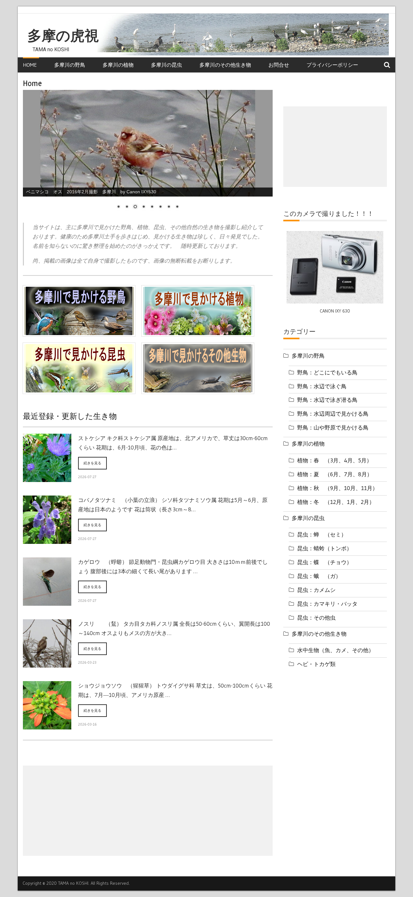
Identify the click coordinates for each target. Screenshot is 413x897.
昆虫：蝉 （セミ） (322, 534)
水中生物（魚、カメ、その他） (335, 650)
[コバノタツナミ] (47, 540)
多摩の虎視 (63, 35)
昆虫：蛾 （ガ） (319, 576)
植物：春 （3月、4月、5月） (334, 460)
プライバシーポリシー (332, 65)
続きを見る (92, 463)
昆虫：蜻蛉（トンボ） (324, 548)
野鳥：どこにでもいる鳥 (327, 372)
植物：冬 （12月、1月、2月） (336, 501)
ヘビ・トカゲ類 (316, 664)
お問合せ (278, 65)
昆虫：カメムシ (316, 589)
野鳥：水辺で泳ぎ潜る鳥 (327, 399)
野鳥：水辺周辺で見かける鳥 (332, 413)
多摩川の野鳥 (69, 65)
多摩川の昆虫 (166, 65)
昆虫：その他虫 (316, 617)
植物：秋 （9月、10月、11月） (337, 488)
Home (30, 65)
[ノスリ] (47, 664)
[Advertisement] (148, 811)
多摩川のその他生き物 (225, 65)
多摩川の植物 (118, 65)
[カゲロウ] (47, 602)
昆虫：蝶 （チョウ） (324, 562)
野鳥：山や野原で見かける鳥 (332, 427)
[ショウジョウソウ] (47, 725)
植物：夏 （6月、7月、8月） (334, 474)
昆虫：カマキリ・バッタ (327, 603)
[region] (148, 153)
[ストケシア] (47, 478)
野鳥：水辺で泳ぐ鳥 (322, 386)
